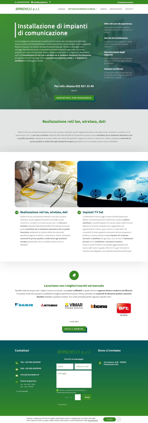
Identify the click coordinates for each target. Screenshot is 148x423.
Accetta (109, 419)
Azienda (61, 9)
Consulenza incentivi (125, 2)
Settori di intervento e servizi (81, 9)
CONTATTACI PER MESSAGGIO (74, 98)
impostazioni (93, 420)
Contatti (129, 9)
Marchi (103, 9)
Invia (87, 397)
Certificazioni (116, 9)
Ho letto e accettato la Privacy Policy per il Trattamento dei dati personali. (71, 391)
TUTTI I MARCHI (74, 329)
